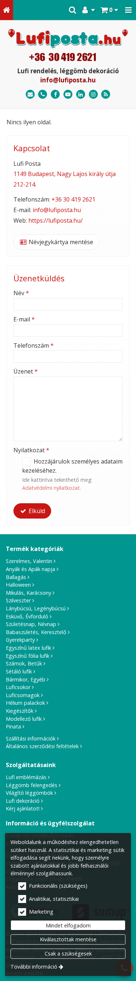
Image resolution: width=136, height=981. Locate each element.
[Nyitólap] (6, 10)
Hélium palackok (25, 702)
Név (21, 293)
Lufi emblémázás (26, 777)
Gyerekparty (20, 639)
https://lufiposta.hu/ (55, 220)
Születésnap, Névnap (31, 624)
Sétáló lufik (19, 671)
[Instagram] (93, 94)
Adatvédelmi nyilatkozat (51, 487)
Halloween (18, 584)
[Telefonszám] (43, 94)
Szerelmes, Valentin (29, 561)
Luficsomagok (23, 695)
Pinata (13, 726)
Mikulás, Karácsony (28, 592)
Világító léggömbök (29, 792)
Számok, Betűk (24, 663)
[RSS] (105, 94)
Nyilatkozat (31, 450)
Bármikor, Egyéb (25, 679)
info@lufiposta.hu (68, 80)
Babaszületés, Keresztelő (36, 632)
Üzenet (25, 371)
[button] (128, 10)
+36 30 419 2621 (73, 199)
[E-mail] (30, 94)
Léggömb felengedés (31, 785)
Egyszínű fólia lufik (27, 655)
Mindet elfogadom (68, 925)
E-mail (24, 319)
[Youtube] (68, 94)
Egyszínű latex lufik (28, 647)
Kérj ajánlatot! (23, 808)
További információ (34, 966)
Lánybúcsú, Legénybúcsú (36, 608)
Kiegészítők (19, 710)
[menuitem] (6, 10)
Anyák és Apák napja (30, 569)
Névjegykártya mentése (60, 242)
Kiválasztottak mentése (68, 939)
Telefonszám (33, 345)
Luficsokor (18, 687)
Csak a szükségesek (68, 953)
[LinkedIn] (80, 94)
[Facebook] (55, 94)
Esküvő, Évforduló (27, 616)
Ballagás (16, 577)
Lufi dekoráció (23, 800)
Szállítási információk (30, 738)
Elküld (36, 511)
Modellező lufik (24, 718)
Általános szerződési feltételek (42, 746)
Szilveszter (18, 600)
